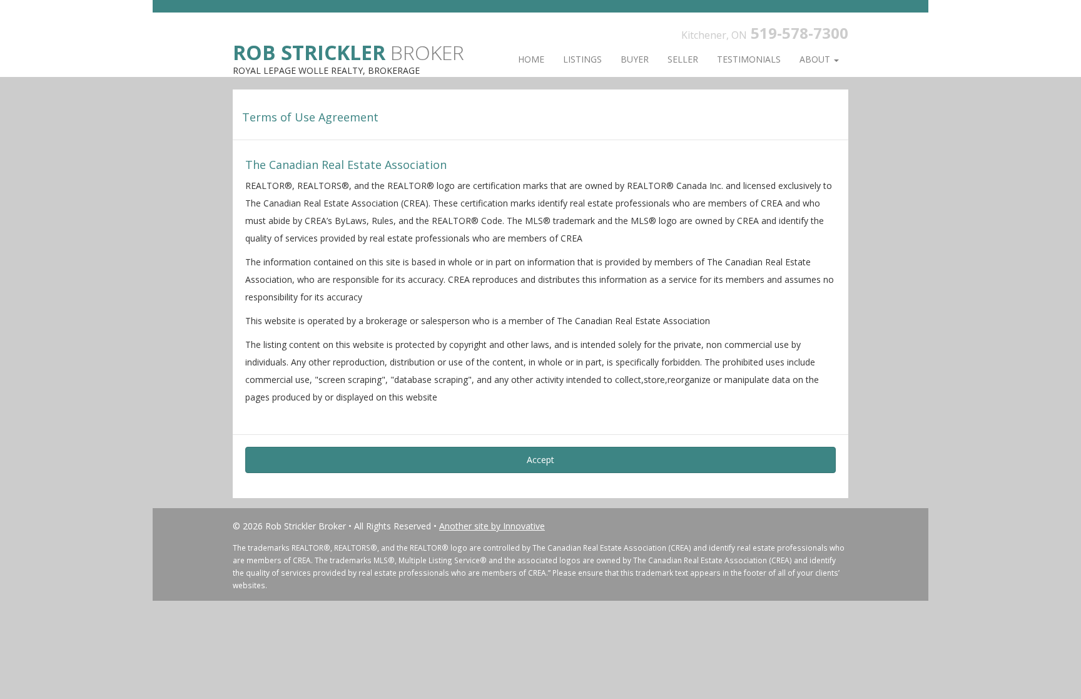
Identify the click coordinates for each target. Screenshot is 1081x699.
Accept (540, 460)
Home (531, 59)
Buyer (635, 59)
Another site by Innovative (492, 526)
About (816, 59)
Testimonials (749, 59)
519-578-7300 (799, 33)
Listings (582, 59)
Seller (682, 59)
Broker (348, 51)
